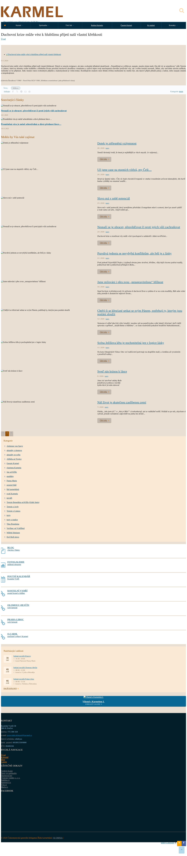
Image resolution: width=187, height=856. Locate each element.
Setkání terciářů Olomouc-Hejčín (25, 668)
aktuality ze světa (13, 455)
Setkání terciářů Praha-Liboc (23, 679)
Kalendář (4, 757)
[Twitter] (17, 92)
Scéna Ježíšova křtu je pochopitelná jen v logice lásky (130, 342)
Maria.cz (4, 787)
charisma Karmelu (14, 468)
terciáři (9, 498)
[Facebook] (12, 92)
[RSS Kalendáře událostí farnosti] (179, 843)
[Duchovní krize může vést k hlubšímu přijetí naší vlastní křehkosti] (33, 54)
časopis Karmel (13, 463)
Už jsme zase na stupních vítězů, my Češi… (124, 169)
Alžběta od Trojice (14, 459)
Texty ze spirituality (9, 773)
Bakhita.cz (5, 780)
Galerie (4, 762)
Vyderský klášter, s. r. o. (10, 778)
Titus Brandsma (13, 524)
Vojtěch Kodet (7, 771)
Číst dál (103, 159)
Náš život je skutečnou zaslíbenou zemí (121, 402)
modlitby (10, 476)
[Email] (25, 92)
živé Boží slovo (13, 537)
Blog (3, 760)
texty (181, 91)
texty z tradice (12, 520)
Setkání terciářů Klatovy (22, 656)
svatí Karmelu (12, 494)
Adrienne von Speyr (15, 446)
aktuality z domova (14, 450)
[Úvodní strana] (5, 25)
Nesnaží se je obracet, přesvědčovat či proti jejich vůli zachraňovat (34, 110)
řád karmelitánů (13, 489)
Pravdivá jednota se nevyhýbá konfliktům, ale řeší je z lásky (134, 253)
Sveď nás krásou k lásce (112, 371)
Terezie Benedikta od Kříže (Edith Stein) (23, 502)
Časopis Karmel (126, 25)
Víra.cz (4, 785)
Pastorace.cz (6, 782)
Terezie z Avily (13, 507)
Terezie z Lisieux (13, 511)
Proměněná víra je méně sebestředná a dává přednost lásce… (31, 124)
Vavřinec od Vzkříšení (16, 528)
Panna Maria (12, 481)
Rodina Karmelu (97, 25)
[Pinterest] (21, 92)
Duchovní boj (6, 776)
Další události (10, 688)
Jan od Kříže (12, 472)
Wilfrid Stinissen (13, 533)
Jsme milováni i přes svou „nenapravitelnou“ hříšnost (130, 282)
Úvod (3, 39)
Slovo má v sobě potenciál (113, 198)
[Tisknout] (29, 92)
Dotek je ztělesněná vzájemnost (116, 143)
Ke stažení (151, 25)
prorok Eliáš (11, 485)
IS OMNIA (57, 838)
